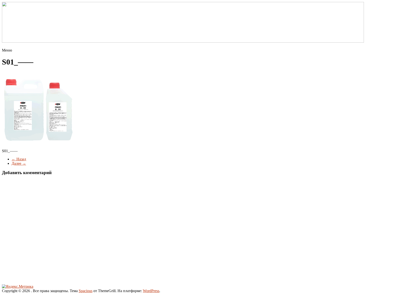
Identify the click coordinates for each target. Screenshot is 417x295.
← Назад (19, 159)
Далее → (19, 163)
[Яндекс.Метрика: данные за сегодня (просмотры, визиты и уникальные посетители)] (17, 286)
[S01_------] (38, 143)
